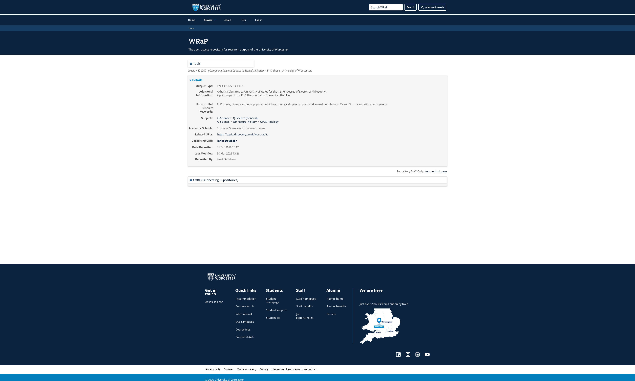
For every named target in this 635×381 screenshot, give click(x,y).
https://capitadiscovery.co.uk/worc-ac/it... (243, 134)
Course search (245, 306)
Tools (196, 63)
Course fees (243, 329)
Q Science (223, 118)
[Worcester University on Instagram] (408, 355)
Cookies (228, 369)
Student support (276, 310)
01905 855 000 (214, 302)
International (244, 314)
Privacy (263, 369)
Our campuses (245, 322)
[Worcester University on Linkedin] (417, 355)
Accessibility (212, 369)
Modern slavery (246, 369)
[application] (213, 20)
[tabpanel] (317, 121)
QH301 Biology (269, 122)
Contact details (245, 337)
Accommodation (246, 299)
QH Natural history (245, 122)
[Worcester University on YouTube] (427, 355)
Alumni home (335, 299)
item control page (436, 171)
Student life (273, 318)
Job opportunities (304, 316)
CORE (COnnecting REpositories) (215, 180)
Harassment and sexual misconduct (294, 369)
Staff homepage (306, 299)
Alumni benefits (336, 306)
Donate (331, 314)
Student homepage (272, 300)
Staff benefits (304, 306)
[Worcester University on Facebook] (398, 355)
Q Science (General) (245, 118)
